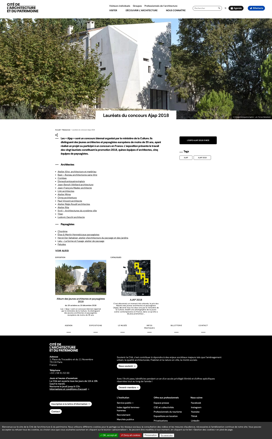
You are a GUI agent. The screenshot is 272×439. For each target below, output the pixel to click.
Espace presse (161, 402)
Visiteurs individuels (119, 5)
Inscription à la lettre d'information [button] (69, 403)
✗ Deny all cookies (130, 435)
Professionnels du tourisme (168, 411)
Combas (62, 178)
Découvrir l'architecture (142, 10)
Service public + (125, 402)
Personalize (151, 435)
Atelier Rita (63, 207)
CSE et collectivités (164, 407)
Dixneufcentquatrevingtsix (71, 181)
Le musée (122, 325)
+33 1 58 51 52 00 (59, 372)
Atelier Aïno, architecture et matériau (77, 171)
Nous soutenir (126, 366)
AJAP (186, 158)
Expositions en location (166, 416)
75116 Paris (56, 362)
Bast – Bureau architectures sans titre (77, 174)
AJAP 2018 (202, 158)
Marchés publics (125, 419)
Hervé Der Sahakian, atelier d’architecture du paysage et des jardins (93, 237)
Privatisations (161, 420)
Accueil (57, 130)
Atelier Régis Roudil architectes (74, 204)
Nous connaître (176, 10)
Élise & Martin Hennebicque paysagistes (78, 234)
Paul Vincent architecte (70, 200)
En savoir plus (167, 435)
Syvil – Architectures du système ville (77, 210)
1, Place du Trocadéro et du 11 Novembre (71, 359)
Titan (60, 213)
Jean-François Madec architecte (75, 187)
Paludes (62, 244)
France (53, 364)
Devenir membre (127, 387)
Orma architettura (67, 197)
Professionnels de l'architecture (160, 5)
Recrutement (123, 414)
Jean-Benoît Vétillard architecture (75, 184)
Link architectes (66, 191)
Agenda (238, 8)
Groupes (137, 5)
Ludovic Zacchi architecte (71, 217)
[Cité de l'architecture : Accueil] (64, 352)
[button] (268, 50)
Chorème (62, 231)
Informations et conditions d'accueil (68, 389)
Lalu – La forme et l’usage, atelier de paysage (81, 241)
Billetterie (258, 8)
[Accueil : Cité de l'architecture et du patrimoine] (22, 8)
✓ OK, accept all (108, 435)
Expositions (95, 325)
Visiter (113, 10)
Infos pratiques (149, 326)
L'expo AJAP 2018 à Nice (198, 140)
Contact (203, 325)
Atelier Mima (64, 194)
